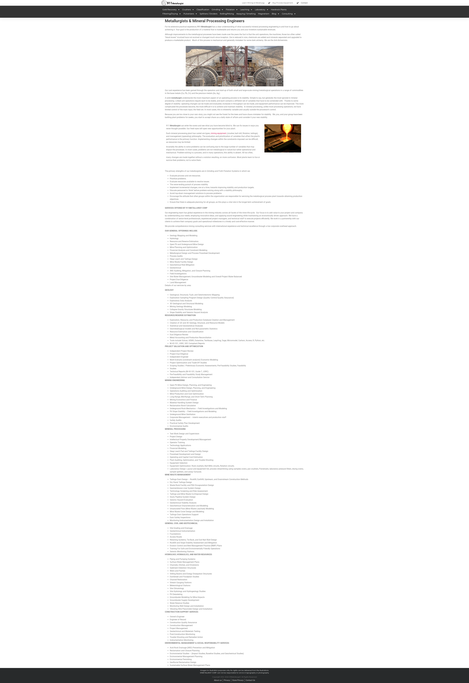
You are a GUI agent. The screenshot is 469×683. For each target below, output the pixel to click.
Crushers (186, 9)
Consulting (287, 14)
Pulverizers (188, 14)
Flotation (230, 9)
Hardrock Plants (279, 9)
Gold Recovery (169, 9)
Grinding (216, 9)
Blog (274, 14)
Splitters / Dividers (208, 14)
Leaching (244, 9)
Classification (203, 9)
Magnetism (263, 14)
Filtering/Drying (170, 14)
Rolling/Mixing (227, 14)
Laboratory (260, 9)
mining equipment (218, 133)
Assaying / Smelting (246, 14)
